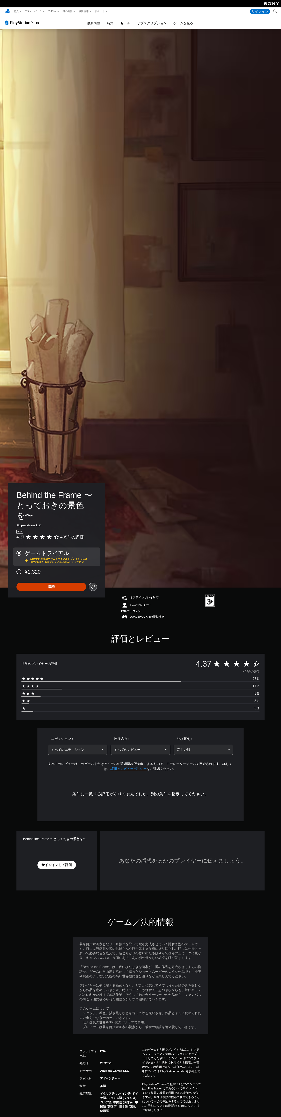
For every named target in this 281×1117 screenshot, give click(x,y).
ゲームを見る (183, 23)
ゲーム (38, 11)
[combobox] (78, 750)
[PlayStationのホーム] (7, 11)
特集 (110, 23)
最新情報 (83, 11)
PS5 (26, 11)
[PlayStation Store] (23, 22)
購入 (16, 11)
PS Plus (52, 11)
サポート (100, 11)
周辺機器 (67, 11)
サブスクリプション (152, 23)
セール (125, 23)
